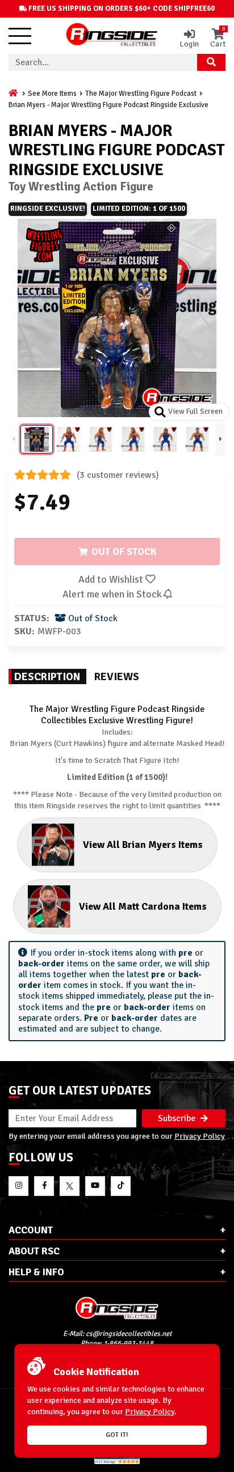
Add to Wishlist (111, 579)
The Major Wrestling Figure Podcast (141, 93)
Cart (217, 38)
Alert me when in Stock (113, 594)
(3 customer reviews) (118, 475)
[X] (70, 1186)
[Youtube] (95, 1186)
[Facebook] (44, 1186)
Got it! (117, 1435)
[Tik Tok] (121, 1186)
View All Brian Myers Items (143, 844)
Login (189, 44)
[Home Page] (14, 93)
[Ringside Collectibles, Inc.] (117, 1308)
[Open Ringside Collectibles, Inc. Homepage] (112, 35)
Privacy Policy (199, 1136)
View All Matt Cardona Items (143, 906)
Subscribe (178, 1118)
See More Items (52, 93)
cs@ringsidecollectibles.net (129, 1333)
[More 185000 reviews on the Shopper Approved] (117, 1462)
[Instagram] (18, 1186)
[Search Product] (211, 62)
